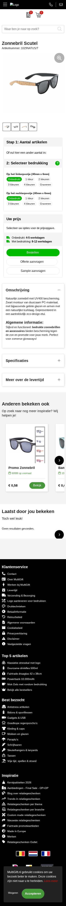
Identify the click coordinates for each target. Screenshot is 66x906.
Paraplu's (12, 739)
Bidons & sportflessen (19, 712)
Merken (11, 836)
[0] (27, 15)
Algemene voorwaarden (21, 622)
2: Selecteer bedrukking (27, 163)
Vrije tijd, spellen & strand (21, 761)
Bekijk (37, 485)
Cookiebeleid (14, 627)
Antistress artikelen (18, 706)
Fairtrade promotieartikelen (23, 825)
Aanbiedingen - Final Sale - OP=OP (27, 788)
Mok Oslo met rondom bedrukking (27, 684)
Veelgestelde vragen (19, 644)
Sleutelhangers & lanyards (22, 750)
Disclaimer (13, 638)
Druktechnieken (16, 606)
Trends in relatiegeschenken (23, 798)
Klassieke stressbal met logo (23, 662)
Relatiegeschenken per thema (24, 804)
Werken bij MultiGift (18, 584)
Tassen (11, 755)
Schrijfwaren (14, 744)
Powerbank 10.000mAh (20, 679)
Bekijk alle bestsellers (19, 689)
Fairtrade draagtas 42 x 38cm (24, 673)
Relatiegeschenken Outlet (22, 842)
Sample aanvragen (33, 270)
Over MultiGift (15, 579)
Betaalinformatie (16, 611)
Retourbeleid (14, 617)
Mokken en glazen (18, 733)
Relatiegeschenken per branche (25, 809)
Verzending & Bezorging (21, 595)
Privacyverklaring (17, 633)
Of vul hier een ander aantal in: (26, 152)
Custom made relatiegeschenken (26, 815)
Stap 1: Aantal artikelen (26, 142)
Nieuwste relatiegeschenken (23, 820)
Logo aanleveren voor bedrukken (26, 600)
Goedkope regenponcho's (22, 723)
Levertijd (12, 590)
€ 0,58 (13, 485)
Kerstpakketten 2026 (19, 782)
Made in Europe (16, 831)
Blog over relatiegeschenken (23, 793)
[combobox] (29, 29)
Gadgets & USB (16, 717)
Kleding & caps (16, 728)
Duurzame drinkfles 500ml (22, 668)
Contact (11, 573)
